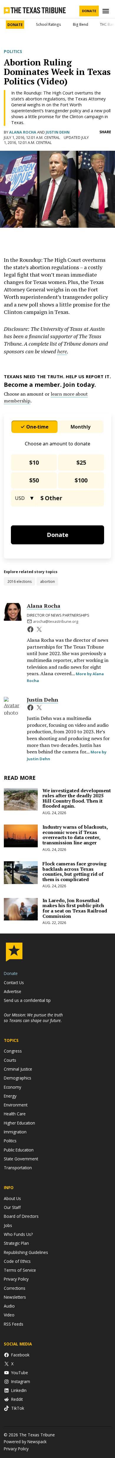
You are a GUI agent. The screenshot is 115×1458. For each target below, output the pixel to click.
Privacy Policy (16, 1279)
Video (9, 1315)
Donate (89, 11)
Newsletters (15, 1297)
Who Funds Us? (18, 1234)
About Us (12, 1198)
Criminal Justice (18, 1069)
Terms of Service (20, 1270)
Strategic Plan (16, 1243)
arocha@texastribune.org (55, 621)
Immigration (15, 1132)
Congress (13, 1051)
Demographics (17, 1078)
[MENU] (106, 11)
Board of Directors (21, 1216)
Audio (9, 1306)
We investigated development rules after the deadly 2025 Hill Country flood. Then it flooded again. (76, 798)
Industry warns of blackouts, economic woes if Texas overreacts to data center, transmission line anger (75, 835)
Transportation (18, 1167)
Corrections (14, 1288)
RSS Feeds (13, 1324)
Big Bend (80, 24)
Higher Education (19, 1123)
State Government (21, 1159)
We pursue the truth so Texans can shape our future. (33, 1017)
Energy (10, 1096)
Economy (12, 1087)
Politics (13, 51)
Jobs (8, 1225)
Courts (10, 1060)
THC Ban (107, 24)
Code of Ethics (17, 1261)
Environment (15, 1105)
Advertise (12, 991)
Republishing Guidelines (26, 1252)
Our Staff (12, 1207)
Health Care (15, 1114)
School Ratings (48, 24)
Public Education (19, 1150)
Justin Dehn (58, 132)
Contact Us (14, 982)
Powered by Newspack (25, 1441)
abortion (47, 581)
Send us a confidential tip (27, 1000)
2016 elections (19, 581)
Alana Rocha (22, 132)
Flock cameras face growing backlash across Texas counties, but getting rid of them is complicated (74, 871)
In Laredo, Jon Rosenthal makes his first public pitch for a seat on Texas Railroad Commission (74, 908)
